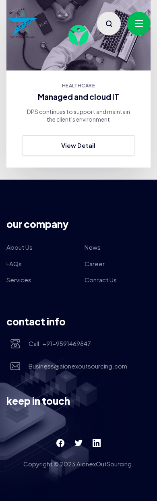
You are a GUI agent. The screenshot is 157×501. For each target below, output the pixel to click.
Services (18, 280)
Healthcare (78, 86)
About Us (19, 247)
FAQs (14, 263)
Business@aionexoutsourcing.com (78, 366)
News (93, 247)
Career (95, 263)
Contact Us (101, 280)
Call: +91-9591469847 (60, 343)
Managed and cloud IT (78, 96)
